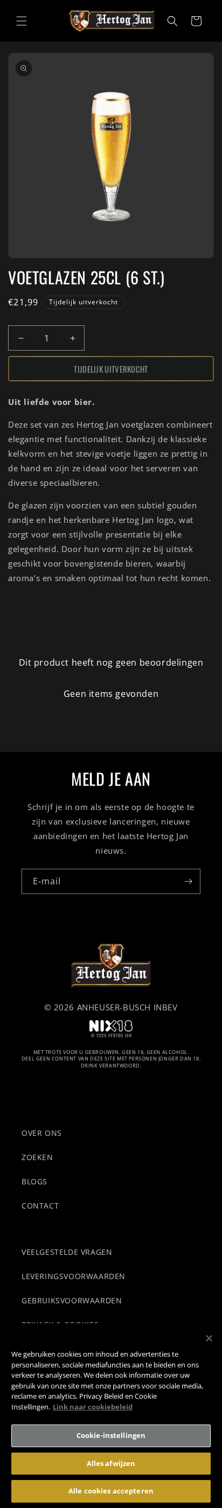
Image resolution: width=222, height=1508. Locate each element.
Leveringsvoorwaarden (74, 1276)
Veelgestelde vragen (67, 1252)
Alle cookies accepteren (111, 1491)
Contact (40, 1205)
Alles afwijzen (111, 1463)
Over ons (42, 1133)
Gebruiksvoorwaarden (72, 1300)
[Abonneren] (188, 881)
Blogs (34, 1181)
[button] (21, 21)
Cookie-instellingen (111, 1435)
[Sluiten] (209, 1338)
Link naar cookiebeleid (93, 1407)
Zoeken (37, 1157)
